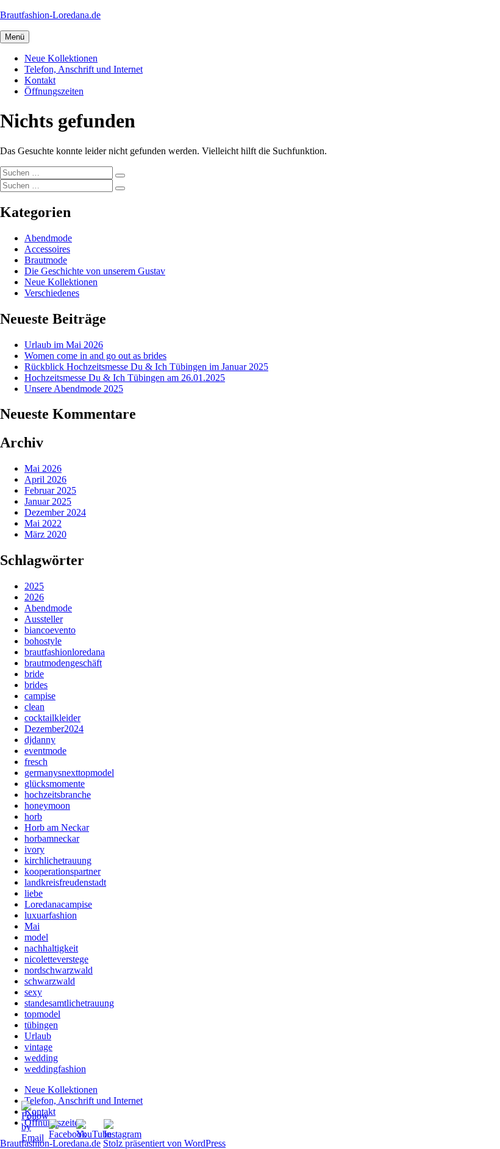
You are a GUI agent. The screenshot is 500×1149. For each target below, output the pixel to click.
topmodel (42, 1014)
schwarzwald (49, 981)
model (36, 937)
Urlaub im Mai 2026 (63, 345)
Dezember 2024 (55, 512)
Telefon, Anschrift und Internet (83, 69)
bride (34, 674)
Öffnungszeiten (54, 91)
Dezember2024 (54, 729)
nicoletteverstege (56, 959)
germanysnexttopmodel (69, 772)
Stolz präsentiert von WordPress (164, 1143)
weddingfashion (55, 1069)
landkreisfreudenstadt (65, 882)
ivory (34, 849)
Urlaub (37, 1036)
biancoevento (50, 630)
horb (33, 816)
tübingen (41, 1025)
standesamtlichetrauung (69, 1003)
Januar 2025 (47, 501)
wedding (41, 1058)
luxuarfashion (50, 915)
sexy (33, 992)
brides (36, 685)
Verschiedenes (51, 293)
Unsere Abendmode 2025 (73, 388)
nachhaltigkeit (51, 948)
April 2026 (45, 479)
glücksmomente (54, 783)
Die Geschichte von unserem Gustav (94, 271)
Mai (32, 926)
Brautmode (45, 260)
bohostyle (43, 641)
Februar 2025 (50, 490)
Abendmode (48, 238)
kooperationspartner (62, 871)
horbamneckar (51, 838)
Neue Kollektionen (61, 58)
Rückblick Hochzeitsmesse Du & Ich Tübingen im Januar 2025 (146, 366)
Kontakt (39, 80)
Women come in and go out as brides (95, 355)
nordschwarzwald (58, 970)
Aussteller (43, 619)
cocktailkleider (52, 718)
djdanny (39, 740)
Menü (14, 36)
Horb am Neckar (56, 827)
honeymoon (47, 805)
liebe (33, 893)
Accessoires (47, 249)
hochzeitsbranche (57, 794)
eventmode (45, 750)
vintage (38, 1047)
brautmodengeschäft (63, 663)
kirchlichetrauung (57, 860)
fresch (36, 761)
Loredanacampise (58, 904)
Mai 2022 (43, 523)
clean (34, 707)
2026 (34, 597)
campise (39, 696)
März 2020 (45, 534)
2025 (34, 586)
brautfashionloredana (64, 652)
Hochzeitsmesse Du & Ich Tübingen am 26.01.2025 (124, 377)
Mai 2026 (43, 468)
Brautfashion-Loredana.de (50, 15)
